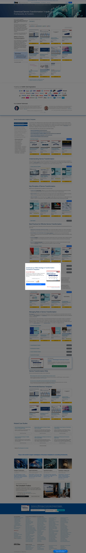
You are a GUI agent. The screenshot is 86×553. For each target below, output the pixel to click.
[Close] (59, 264)
